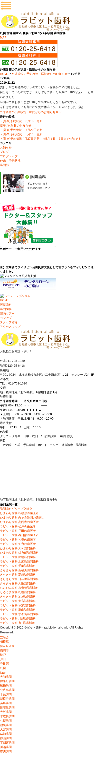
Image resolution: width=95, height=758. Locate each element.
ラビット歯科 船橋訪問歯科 (18, 557)
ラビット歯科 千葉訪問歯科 (18, 566)
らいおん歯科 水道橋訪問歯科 (19, 588)
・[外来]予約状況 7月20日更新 (21, 130)
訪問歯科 (6, 309)
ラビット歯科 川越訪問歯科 (18, 618)
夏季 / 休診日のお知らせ (15, 125)
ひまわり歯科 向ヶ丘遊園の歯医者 (22, 517)
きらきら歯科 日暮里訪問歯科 (19, 579)
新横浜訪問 (7, 698)
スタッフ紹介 (9, 322)
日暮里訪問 (7, 707)
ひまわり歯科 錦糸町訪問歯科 (19, 552)
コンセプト (7, 318)
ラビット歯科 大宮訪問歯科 (18, 601)
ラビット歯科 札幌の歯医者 (18, 539)
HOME (4, 74)
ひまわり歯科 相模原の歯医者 (19, 513)
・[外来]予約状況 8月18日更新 (21, 121)
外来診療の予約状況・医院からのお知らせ (39, 74)
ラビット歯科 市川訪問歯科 (18, 623)
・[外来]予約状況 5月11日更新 (21, 134)
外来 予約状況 (10, 160)
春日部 (4, 663)
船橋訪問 (6, 685)
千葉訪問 (6, 694)
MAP (3, 37)
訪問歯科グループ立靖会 (16, 509)
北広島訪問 (7, 690)
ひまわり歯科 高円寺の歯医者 (19, 522)
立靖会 (4, 637)
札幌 (3, 668)
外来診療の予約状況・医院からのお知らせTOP (30, 112)
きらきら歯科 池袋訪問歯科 (18, 596)
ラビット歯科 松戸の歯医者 (18, 526)
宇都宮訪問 (7, 742)
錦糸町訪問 (7, 681)
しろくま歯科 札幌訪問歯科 (18, 592)
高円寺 (4, 650)
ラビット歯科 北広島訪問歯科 (19, 561)
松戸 (3, 655)
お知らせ (6, 147)
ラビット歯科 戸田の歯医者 (18, 530)
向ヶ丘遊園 (7, 646)
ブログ (4, 152)
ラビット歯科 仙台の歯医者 (18, 544)
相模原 (4, 641)
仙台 (3, 672)
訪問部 (4, 165)
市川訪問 (6, 751)
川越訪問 (6, 747)
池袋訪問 (6, 725)
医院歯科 (6, 304)
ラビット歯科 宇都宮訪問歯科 (19, 614)
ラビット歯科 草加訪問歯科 (18, 605)
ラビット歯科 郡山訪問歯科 (18, 609)
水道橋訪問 (7, 716)
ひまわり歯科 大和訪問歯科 (18, 548)
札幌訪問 (6, 720)
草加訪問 (6, 734)
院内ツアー (7, 313)
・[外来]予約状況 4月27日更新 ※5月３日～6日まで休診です (40, 138)
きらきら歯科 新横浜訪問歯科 (19, 570)
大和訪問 (6, 677)
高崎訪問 (6, 703)
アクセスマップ (10, 326)
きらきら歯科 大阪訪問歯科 (18, 583)
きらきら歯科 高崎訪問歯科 (18, 574)
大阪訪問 (6, 712)
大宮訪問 (6, 729)
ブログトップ (9, 156)
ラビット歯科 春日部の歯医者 (19, 535)
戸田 (3, 659)
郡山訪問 (6, 738)
